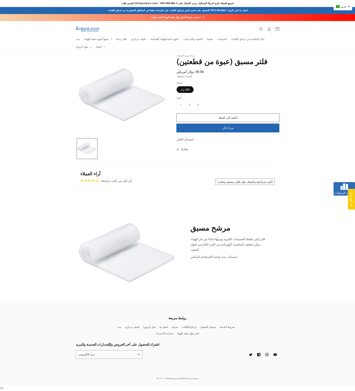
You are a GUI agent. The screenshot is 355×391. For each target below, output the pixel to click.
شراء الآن (228, 128)
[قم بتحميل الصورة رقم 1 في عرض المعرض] (87, 148)
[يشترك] (138, 354)
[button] (98, 39)
